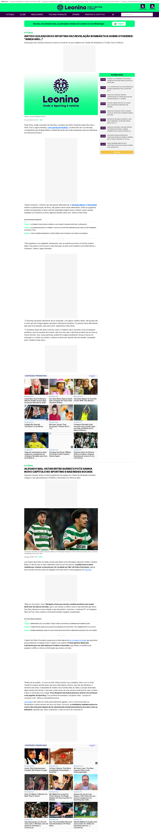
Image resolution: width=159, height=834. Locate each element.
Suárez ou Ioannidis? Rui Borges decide (76, 1)
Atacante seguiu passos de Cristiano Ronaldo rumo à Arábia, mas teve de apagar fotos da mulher (120, 137)
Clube (23, 14)
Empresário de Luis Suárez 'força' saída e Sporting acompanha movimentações (60, 623)
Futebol (10, 14)
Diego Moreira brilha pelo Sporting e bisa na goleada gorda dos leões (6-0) (120, 145)
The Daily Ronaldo (57, 14)
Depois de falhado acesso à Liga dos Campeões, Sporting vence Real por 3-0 (119, 121)
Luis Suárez (28, 702)
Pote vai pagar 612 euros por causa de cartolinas (104, 1)
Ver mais (117, 152)
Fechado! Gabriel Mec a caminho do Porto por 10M (25, 1)
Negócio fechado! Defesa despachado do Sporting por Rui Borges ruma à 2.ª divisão (119, 97)
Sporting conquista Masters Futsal (131, 1)
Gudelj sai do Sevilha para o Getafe (52, 1)
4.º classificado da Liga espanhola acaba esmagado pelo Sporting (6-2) (120, 88)
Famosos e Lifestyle (95, 14)
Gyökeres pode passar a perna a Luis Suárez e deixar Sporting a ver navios (59, 224)
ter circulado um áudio (78, 640)
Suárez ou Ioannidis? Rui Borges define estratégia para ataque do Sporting (120, 80)
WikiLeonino (37, 14)
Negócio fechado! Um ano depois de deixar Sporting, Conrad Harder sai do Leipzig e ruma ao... (119, 129)
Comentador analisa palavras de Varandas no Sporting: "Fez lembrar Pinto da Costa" (63, 627)
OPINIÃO (76, 14)
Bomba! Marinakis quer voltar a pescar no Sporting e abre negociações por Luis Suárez (64, 630)
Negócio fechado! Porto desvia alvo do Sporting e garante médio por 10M (120, 113)
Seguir (120, 24)
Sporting (88, 569)
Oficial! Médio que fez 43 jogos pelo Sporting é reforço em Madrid (119, 105)
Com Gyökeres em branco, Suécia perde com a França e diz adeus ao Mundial (59, 233)
